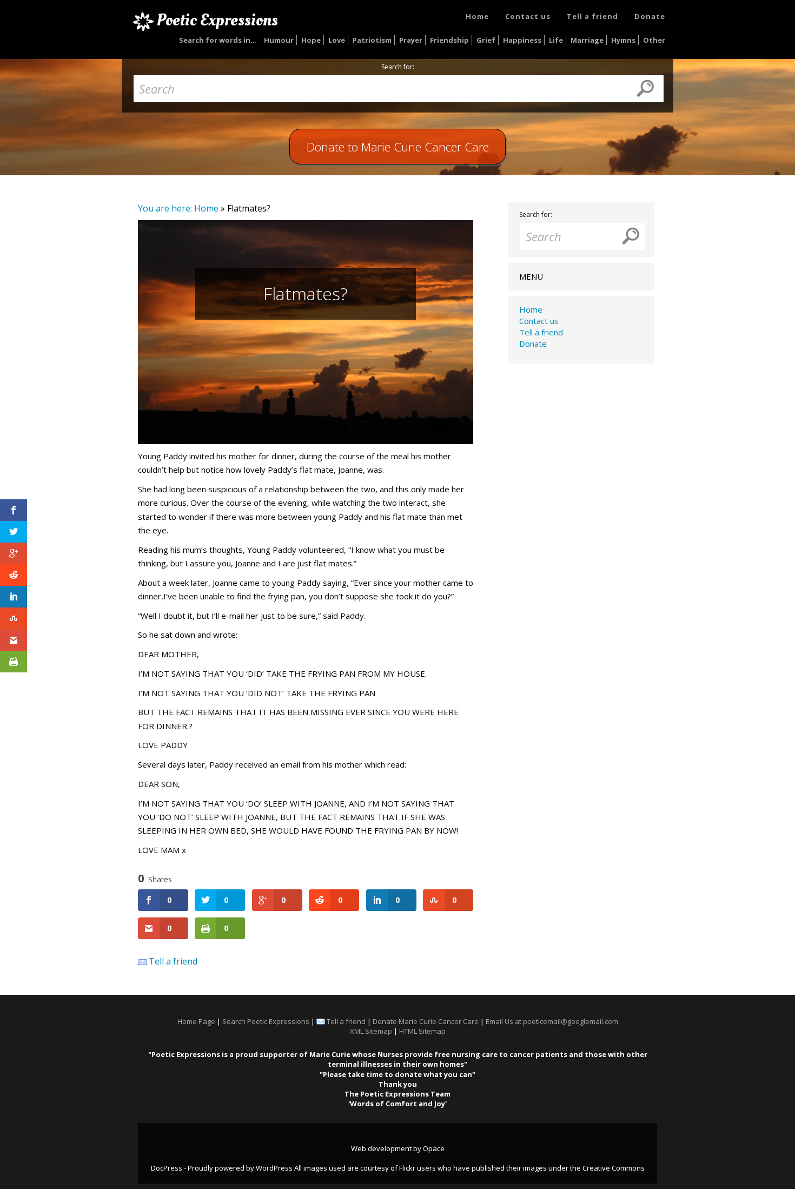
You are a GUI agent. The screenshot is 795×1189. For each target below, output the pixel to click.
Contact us (528, 16)
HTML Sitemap (422, 1031)
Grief (485, 40)
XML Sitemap (371, 1031)
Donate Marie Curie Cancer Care (426, 1021)
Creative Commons (613, 1168)
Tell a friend (592, 16)
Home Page (196, 1021)
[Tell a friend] (142, 961)
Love (336, 40)
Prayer (410, 40)
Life (556, 40)
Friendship (449, 40)
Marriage (587, 40)
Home (477, 16)
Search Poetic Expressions (265, 1021)
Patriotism (372, 40)
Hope (311, 40)
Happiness (522, 40)
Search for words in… (218, 40)
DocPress (166, 1168)
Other (654, 40)
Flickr (407, 1168)
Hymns (623, 40)
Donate (649, 16)
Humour (279, 40)
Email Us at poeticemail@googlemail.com (552, 1021)
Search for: (397, 67)
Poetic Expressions (217, 20)
